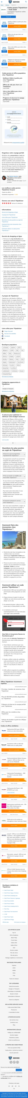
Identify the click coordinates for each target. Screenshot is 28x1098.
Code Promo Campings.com (10, 895)
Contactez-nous (14, 1022)
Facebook (7, 336)
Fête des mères (14, 952)
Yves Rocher (20, 362)
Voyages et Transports (8, 388)
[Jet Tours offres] (3, 855)
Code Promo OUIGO (9, 901)
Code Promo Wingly (9, 919)
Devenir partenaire (14, 1052)
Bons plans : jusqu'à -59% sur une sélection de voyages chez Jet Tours (16, 855)
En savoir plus (24, 1096)
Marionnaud (12, 362)
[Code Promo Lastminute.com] (3, 805)
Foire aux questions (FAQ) (14, 1047)
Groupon (11, 356)
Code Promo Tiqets (8, 917)
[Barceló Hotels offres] (3, 745)
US (9, 1086)
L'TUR (5, 914)
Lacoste (18, 356)
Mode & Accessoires (14, 986)
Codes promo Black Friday (14, 1007)
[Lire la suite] (3, 386)
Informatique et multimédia (14, 991)
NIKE (17, 350)
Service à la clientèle (10, 333)
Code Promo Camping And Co (11, 906)
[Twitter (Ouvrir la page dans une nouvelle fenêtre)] (14, 1062)
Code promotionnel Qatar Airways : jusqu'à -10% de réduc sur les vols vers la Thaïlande (16, 759)
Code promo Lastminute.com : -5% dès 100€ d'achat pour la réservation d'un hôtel (16, 806)
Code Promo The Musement (11, 911)
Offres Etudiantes (14, 935)
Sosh (22, 359)
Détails (24, 29)
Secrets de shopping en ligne (10, 212)
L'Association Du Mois (14, 1012)
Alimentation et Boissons (14, 996)
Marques (7, 5)
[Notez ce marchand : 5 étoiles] (10, 203)
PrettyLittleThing (7, 374)
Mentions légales (14, 1035)
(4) (8, 16)
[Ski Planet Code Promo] (3, 789)
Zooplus (4, 362)
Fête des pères (14, 955)
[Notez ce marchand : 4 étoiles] (8, 203)
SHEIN (11, 350)
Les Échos (13, 368)
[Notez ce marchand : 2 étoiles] (5, 203)
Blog (14, 1025)
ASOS (19, 347)
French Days (14, 940)
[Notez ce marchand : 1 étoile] (3, 203)
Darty (10, 353)
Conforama (14, 371)
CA (14, 1088)
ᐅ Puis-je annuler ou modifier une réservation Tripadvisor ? (12, 476)
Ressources (14, 1009)
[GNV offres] (3, 730)
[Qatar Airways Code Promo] (3, 759)
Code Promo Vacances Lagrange (12, 898)
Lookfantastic (6, 371)
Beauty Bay (5, 368)
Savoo (2, 5)
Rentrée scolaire (14, 950)
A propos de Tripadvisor (8, 215)
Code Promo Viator (8, 890)
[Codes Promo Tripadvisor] (4, 9)
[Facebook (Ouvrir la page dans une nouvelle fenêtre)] (11, 1062)
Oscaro (21, 371)
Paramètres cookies (14, 1037)
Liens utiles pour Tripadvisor (10, 217)
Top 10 (14, 932)
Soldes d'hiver (14, 945)
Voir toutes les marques (7, 376)
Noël (14, 947)
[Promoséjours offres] (3, 774)
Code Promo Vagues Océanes (11, 893)
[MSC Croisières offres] (3, 835)
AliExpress (5, 350)
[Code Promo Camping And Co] (3, 870)
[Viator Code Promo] (3, 820)
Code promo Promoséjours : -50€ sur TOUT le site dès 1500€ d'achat (16, 774)
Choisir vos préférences (14, 1040)
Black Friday (14, 937)
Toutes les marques (14, 978)
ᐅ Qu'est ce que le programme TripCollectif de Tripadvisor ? (11, 454)
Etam (17, 359)
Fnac (22, 350)
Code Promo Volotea (9, 903)
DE (15, 1086)
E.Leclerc (12, 365)
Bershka (5, 359)
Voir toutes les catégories (8, 391)
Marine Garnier (13, 176)
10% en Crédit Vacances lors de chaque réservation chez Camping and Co (16, 870)
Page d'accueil (8, 331)
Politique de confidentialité (14, 1032)
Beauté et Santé (14, 994)
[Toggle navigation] (2, 2)
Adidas (4, 353)
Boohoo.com (17, 353)
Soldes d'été (14, 942)
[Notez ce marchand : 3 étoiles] (6, 203)
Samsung (5, 365)
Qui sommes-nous (14, 1020)
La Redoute (5, 347)
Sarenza (5, 356)
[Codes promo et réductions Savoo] (14, 2)
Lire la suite (9, 428)
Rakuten (11, 359)
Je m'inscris (18, 1070)
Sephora (13, 347)
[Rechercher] (26, 1)
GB (12, 1086)
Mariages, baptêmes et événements (14, 957)
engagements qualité (18, 142)
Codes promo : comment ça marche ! (14, 1050)
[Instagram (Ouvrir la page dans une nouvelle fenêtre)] (17, 1062)
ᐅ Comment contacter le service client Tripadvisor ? (12, 501)
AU (19, 1086)
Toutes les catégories (14, 999)
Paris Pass (6, 909)
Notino (18, 365)
